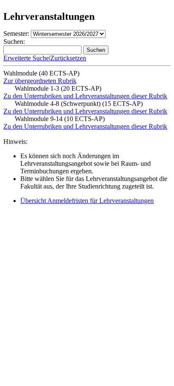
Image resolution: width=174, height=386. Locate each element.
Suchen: (14, 41)
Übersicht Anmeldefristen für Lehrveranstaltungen (87, 200)
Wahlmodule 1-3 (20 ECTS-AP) (58, 88)
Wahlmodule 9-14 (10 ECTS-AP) (60, 118)
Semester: (16, 33)
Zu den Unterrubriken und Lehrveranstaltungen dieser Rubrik (85, 96)
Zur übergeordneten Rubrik (39, 80)
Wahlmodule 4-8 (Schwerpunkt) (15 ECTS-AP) (79, 103)
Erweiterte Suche (26, 58)
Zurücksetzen (68, 58)
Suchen (96, 50)
